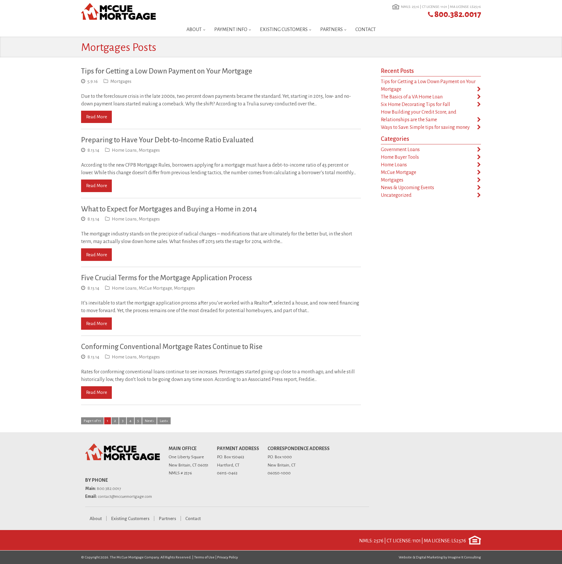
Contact (365, 29)
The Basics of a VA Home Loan (412, 97)
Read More (96, 116)
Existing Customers (284, 29)
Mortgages (120, 81)
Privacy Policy (227, 557)
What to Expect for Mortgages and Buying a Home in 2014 (169, 209)
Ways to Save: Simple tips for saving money (425, 127)
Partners (331, 29)
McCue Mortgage (155, 288)
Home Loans (124, 150)
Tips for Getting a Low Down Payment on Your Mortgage (166, 71)
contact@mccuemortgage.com (125, 496)
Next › (149, 421)
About (194, 29)
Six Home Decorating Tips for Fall (415, 104)
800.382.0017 (457, 14)
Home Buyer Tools (400, 157)
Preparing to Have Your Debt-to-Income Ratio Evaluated (167, 140)
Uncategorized (396, 195)
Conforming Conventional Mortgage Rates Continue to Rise (172, 347)
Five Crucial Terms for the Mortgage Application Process (166, 278)
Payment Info (230, 29)
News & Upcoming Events (407, 187)
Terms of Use (204, 557)
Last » (164, 421)
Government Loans (400, 149)
